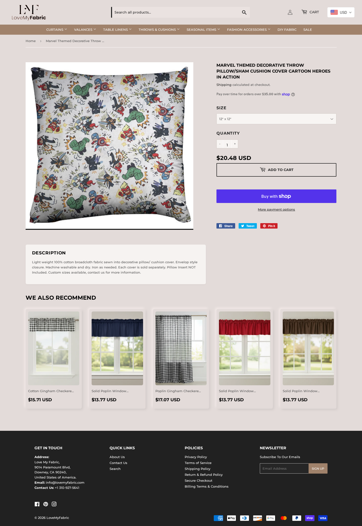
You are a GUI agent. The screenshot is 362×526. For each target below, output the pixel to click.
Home (31, 41)
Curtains (55, 29)
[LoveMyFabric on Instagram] (54, 505)
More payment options (276, 209)
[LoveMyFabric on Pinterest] (45, 505)
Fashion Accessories (247, 29)
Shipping (223, 85)
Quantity (228, 133)
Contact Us (118, 463)
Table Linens (116, 29)
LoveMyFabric (58, 518)
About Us (117, 457)
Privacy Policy (196, 457)
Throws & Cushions (158, 29)
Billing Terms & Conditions (207, 486)
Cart (314, 12)
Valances (83, 29)
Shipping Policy (197, 469)
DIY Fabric (287, 29)
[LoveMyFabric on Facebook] (37, 505)
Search (115, 469)
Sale (307, 29)
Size (221, 108)
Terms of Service (198, 463)
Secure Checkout (198, 480)
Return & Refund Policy (204, 475)
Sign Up (318, 468)
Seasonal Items (202, 29)
